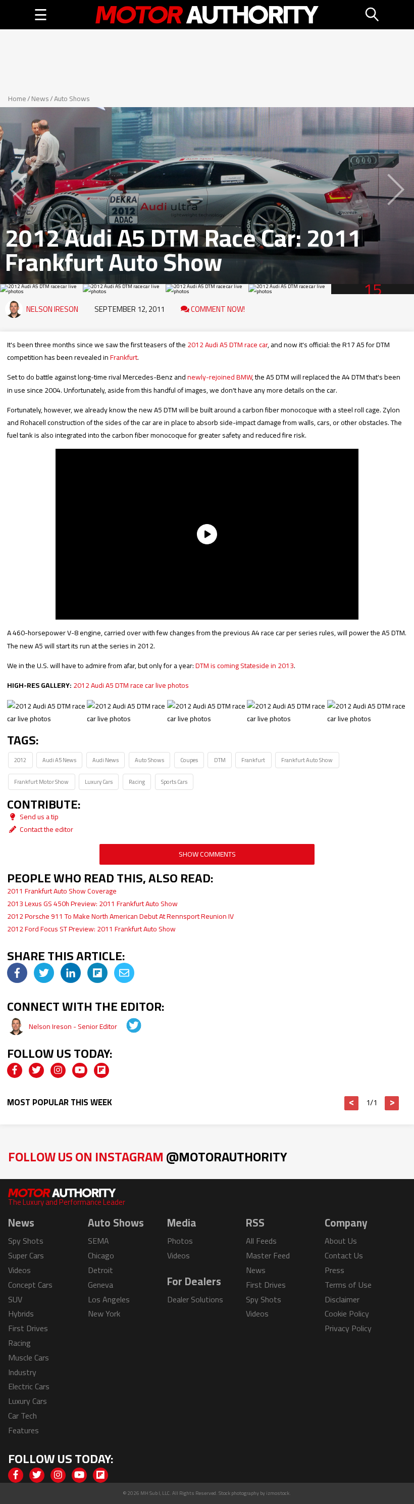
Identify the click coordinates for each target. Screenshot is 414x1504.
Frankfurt (123, 357)
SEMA (98, 1240)
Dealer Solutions (195, 1299)
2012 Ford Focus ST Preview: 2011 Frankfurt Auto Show (91, 928)
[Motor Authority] (207, 14)
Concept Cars (30, 1284)
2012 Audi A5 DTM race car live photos (131, 685)
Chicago (101, 1255)
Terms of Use (348, 1284)
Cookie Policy (347, 1313)
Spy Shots (25, 1240)
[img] (17, 973)
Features (23, 1430)
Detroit (100, 1270)
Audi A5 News (59, 760)
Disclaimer (342, 1299)
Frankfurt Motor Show (41, 781)
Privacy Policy (348, 1328)
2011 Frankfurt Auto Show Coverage (62, 891)
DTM (220, 760)
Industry (22, 1372)
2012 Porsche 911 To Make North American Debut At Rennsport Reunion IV (120, 916)
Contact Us (344, 1255)
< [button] (351, 1103)
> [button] (392, 1103)
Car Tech (22, 1415)
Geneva (100, 1284)
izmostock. (278, 1493)
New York (104, 1313)
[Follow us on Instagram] (58, 1070)
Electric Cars (28, 1386)
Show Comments (207, 854)
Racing (137, 781)
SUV (15, 1299)
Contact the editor (45, 829)
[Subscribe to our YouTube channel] (79, 1070)
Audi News (105, 760)
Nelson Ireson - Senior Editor (74, 1026)
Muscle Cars (28, 1357)
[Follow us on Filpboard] (101, 1070)
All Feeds (261, 1240)
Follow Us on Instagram (147, 1156)
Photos (180, 1240)
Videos (19, 1270)
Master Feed (268, 1255)
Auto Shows (72, 98)
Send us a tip (38, 816)
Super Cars (26, 1255)
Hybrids (21, 1313)
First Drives (28, 1328)
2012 (20, 760)
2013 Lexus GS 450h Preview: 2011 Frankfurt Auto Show (92, 903)
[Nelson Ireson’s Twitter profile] (127, 1026)
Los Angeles (109, 1299)
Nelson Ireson (52, 309)
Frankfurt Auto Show (307, 760)
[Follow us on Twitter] (36, 1070)
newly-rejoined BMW (219, 377)
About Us (341, 1240)
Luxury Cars (99, 781)
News (40, 98)
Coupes (189, 760)
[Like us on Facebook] (14, 1070)
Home (17, 98)
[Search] (372, 14)
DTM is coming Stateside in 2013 (244, 665)
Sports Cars (174, 781)
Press (334, 1270)
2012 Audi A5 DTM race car (227, 344)
